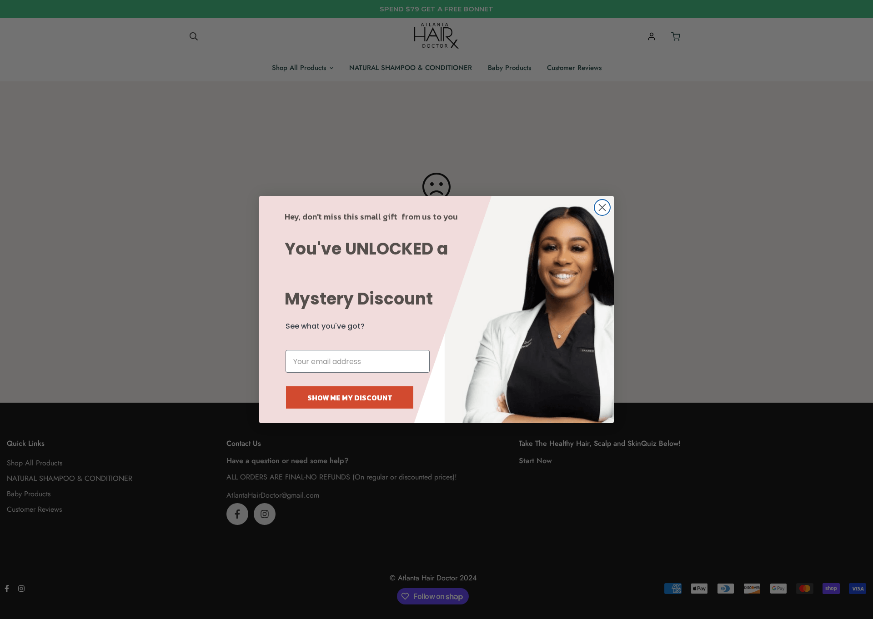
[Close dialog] (602, 207)
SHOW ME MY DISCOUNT (349, 397)
